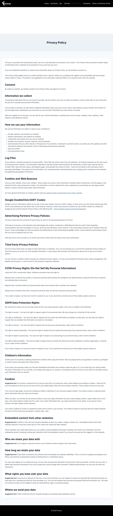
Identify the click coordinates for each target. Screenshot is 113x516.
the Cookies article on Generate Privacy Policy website (62, 193)
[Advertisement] (56, 20)
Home (46, 3)
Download (54, 3)
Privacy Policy (76, 3)
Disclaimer (86, 3)
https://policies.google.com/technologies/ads (70, 209)
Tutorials (67, 3)
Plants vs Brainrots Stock (101, 3)
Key (60, 3)
